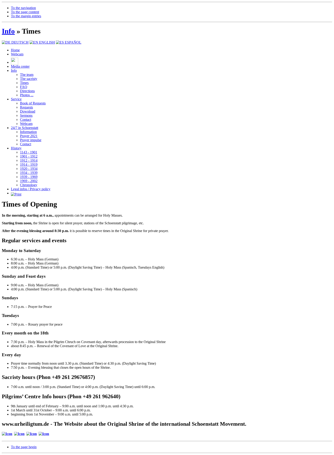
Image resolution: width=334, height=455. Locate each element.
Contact (25, 119)
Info (8, 31)
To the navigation (23, 8)
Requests (26, 107)
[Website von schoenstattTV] (14, 62)
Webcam (17, 54)
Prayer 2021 (28, 136)
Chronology (28, 185)
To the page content (25, 12)
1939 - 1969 (28, 177)
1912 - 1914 (28, 160)
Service (16, 99)
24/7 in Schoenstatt (24, 128)
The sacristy (28, 79)
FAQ (23, 87)
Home (15, 50)
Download (27, 111)
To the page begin (24, 447)
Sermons (26, 115)
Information (28, 132)
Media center (20, 66)
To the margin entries (26, 16)
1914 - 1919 (28, 164)
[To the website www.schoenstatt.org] (31, 434)
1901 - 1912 (28, 156)
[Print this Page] (16, 193)
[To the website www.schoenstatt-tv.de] (7, 434)
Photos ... (26, 95)
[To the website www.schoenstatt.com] (19, 434)
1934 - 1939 (28, 173)
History (16, 148)
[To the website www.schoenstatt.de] (44, 434)
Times (24, 83)
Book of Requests (33, 103)
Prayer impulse (30, 140)
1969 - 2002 (28, 181)
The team (26, 75)
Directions (27, 91)
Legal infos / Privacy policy (30, 189)
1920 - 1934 (28, 169)
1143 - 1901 (28, 152)
